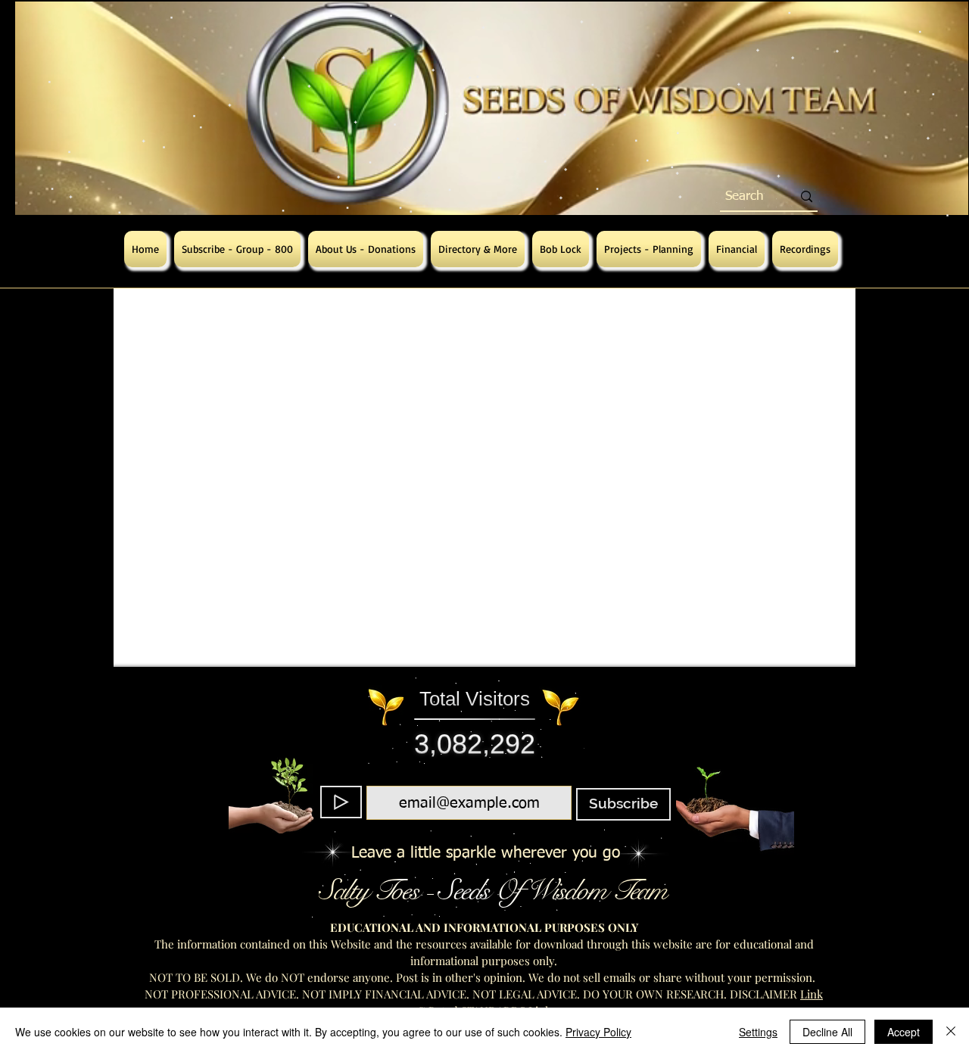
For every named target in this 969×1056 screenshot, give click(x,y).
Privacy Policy (598, 1031)
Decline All (827, 1031)
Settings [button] (758, 1031)
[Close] (951, 1032)
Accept (903, 1031)
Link (811, 993)
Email (465, 776)
